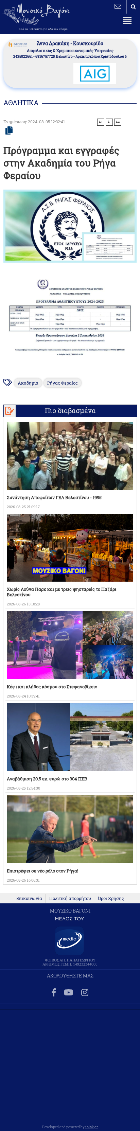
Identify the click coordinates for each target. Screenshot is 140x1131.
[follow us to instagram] (85, 993)
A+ (101, 122)
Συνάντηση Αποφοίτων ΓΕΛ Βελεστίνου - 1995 (54, 497)
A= (118, 122)
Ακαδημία (28, 383)
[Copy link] (9, 131)
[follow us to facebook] (53, 993)
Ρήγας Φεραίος (62, 383)
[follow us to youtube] (68, 993)
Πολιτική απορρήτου (70, 898)
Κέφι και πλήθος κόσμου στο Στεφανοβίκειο (52, 686)
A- (109, 122)
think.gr (91, 1127)
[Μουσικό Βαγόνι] (69, 318)
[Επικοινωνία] (117, 6)
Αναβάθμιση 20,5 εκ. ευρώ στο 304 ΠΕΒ (47, 778)
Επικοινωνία (29, 898)
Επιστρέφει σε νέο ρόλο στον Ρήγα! (42, 870)
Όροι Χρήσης (111, 898)
